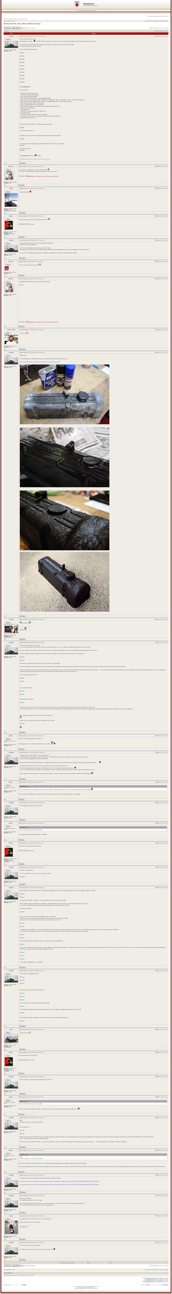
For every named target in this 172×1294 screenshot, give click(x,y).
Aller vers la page (153, 1265)
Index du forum (7, 20)
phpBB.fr (95, 1288)
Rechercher (87, 10)
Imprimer (6, 30)
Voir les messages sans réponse (11, 18)
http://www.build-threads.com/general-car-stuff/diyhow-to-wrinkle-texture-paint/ (40, 362)
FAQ (77, 10)
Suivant (166, 1265)
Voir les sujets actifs (23, 18)
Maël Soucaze (87, 1288)
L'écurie (13, 20)
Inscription (81, 10)
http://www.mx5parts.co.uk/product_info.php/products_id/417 (35, 873)
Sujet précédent (157, 30)
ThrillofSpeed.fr (24, 1227)
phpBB (79, 1286)
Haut (5, 162)
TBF (86, 1287)
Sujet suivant (165, 30)
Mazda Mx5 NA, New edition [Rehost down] (22, 24)
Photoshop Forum (91, 1287)
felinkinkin (30, 159)
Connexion (93, 10)
